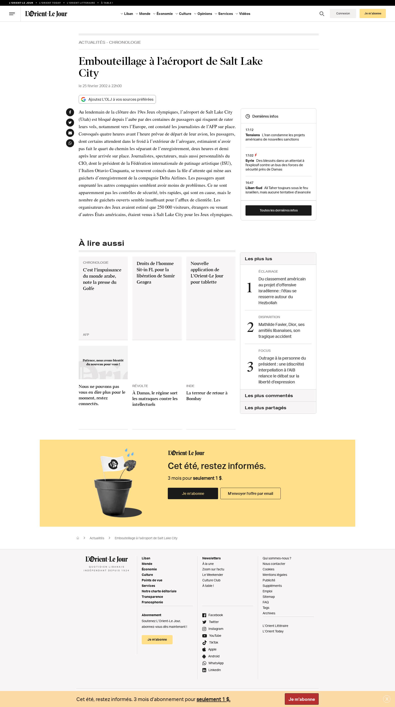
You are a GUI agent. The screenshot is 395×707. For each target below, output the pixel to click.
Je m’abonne (193, 493)
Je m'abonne (301, 699)
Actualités (92, 42)
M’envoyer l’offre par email (250, 493)
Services (148, 586)
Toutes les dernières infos (279, 210)
